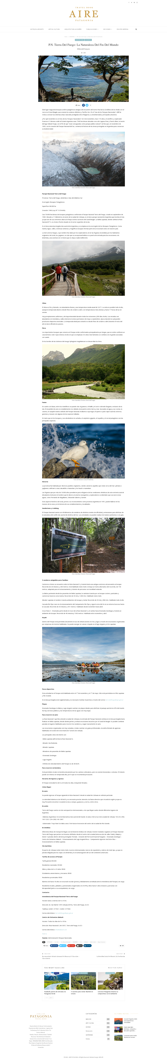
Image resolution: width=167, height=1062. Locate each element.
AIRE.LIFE (101, 1057)
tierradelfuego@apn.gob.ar (114, 700)
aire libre (57, 942)
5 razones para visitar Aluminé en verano (130, 1036)
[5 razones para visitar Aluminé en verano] (83, 981)
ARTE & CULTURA (54, 29)
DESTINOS (88, 1027)
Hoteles (88, 1039)
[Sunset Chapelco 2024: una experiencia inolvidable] (118, 1021)
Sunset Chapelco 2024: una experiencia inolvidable (130, 1020)
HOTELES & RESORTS (37, 29)
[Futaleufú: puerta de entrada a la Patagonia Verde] (56, 981)
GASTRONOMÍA (89, 1035)
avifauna (86, 942)
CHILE (56, 973)
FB (43, 934)
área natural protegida (65, 942)
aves (81, 942)
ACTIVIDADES (49, 942)
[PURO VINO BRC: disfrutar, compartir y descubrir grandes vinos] (118, 1029)
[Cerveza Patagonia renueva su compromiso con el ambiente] (110, 981)
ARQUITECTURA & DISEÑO (73, 29)
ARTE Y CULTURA (90, 1023)
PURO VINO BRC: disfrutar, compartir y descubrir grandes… (130, 1029)
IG (46, 934)
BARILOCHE (88, 1019)
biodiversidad (93, 942)
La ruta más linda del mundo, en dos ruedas (111, 956)
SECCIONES (107, 29)
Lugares (88, 40)
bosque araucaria (101, 942)
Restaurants (89, 1031)
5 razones (83, 973)
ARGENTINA (80, 40)
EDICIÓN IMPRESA (122, 29)
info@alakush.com (61, 930)
